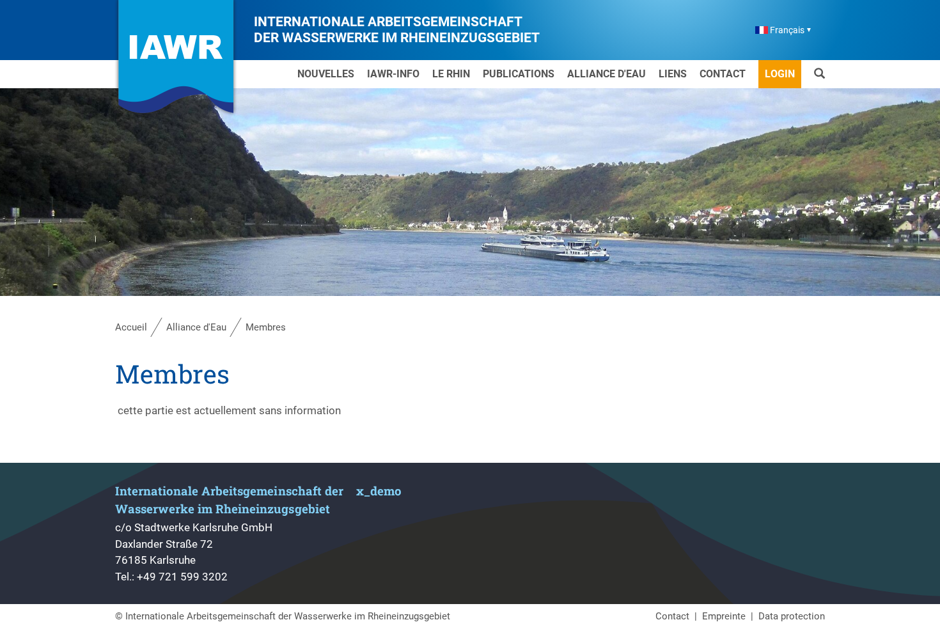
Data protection (791, 616)
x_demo (379, 491)
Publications (518, 74)
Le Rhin (451, 74)
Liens (673, 74)
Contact (723, 74)
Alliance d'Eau (606, 74)
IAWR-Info (393, 74)
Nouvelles (325, 74)
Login (780, 74)
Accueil (131, 327)
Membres (266, 327)
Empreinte (724, 616)
